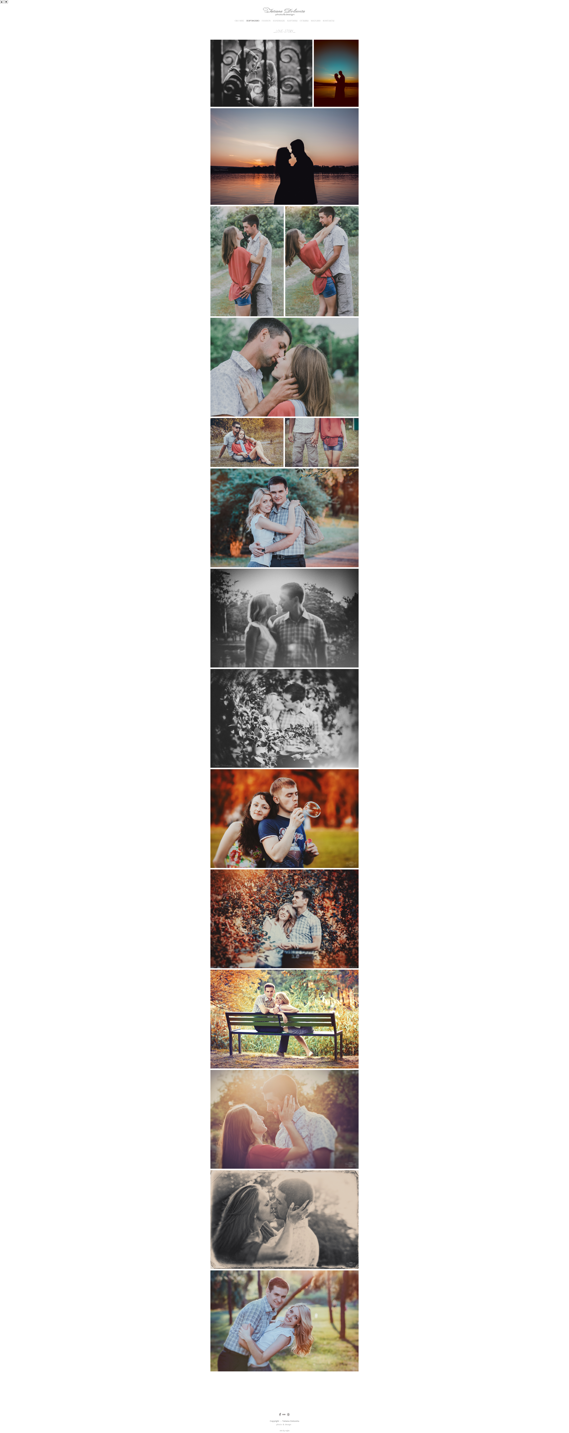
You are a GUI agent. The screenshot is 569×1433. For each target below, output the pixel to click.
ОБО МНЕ (239, 21)
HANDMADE (279, 21)
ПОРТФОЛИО (252, 21)
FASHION (266, 21)
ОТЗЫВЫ (304, 21)
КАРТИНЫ (292, 21)
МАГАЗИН (316, 21)
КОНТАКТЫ (328, 21)
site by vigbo (285, 1430)
